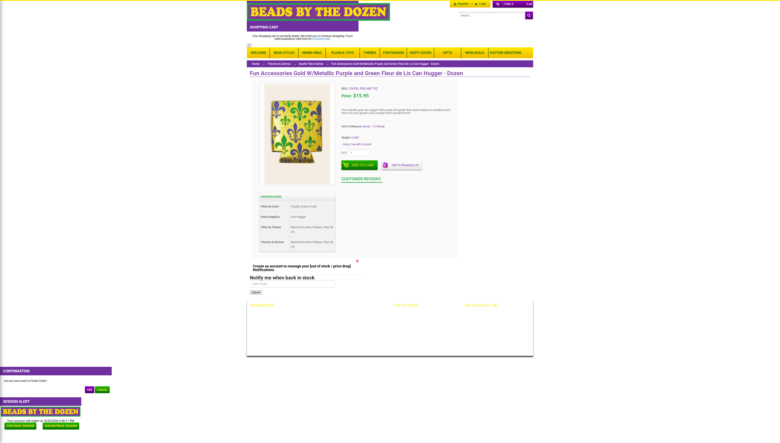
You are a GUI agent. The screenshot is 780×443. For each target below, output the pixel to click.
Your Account (262, 313)
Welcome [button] (258, 53)
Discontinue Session (61, 426)
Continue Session (20, 426)
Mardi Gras (312, 53)
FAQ (302, 344)
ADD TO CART (363, 165)
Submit (255, 292)
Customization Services (268, 341)
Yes (89, 389)
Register (463, 3)
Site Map (350, 313)
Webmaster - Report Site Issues (315, 336)
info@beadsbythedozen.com (417, 320)
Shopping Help (309, 327)
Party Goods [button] (420, 53)
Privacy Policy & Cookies (360, 327)
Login (482, 3)
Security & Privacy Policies (316, 320)
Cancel (102, 389)
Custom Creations (505, 53)
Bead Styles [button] (284, 53)
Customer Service (265, 334)
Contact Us (261, 327)
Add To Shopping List (405, 165)
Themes (369, 53)
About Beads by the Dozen (270, 320)
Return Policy (308, 313)
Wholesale (474, 53)
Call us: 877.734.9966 (413, 313)
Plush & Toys (342, 53)
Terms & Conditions (357, 320)
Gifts (447, 53)
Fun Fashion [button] (393, 53)
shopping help (321, 38)
